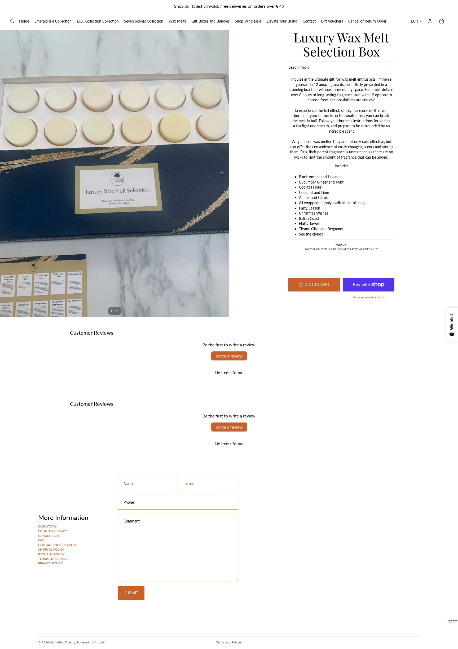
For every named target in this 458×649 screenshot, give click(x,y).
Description (298, 67)
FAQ (41, 540)
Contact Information (57, 545)
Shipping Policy (51, 549)
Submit (131, 592)
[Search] (12, 21)
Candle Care (49, 536)
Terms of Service (53, 559)
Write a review (229, 355)
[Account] (430, 21)
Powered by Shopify (91, 642)
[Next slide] (223, 173)
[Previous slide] (6, 173)
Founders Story (52, 531)
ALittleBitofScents (62, 642)
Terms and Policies (229, 642)
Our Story (47, 526)
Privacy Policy (50, 563)
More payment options (369, 297)
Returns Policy (51, 554)
